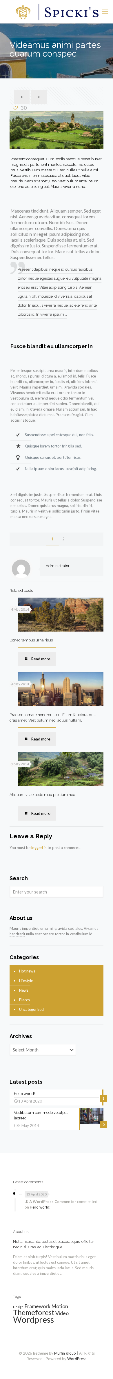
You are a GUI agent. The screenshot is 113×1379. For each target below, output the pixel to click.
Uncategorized (31, 1009)
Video (62, 1313)
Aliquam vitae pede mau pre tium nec (42, 794)
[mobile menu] (105, 12)
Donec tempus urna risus (31, 640)
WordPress (76, 1358)
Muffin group (65, 1353)
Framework (37, 1306)
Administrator (58, 566)
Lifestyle (26, 980)
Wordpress (33, 1319)
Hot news (27, 971)
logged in (39, 847)
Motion (59, 1306)
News (23, 990)
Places (24, 999)
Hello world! (40, 1207)
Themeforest (33, 1312)
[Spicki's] (56, 11)
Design (18, 1307)
